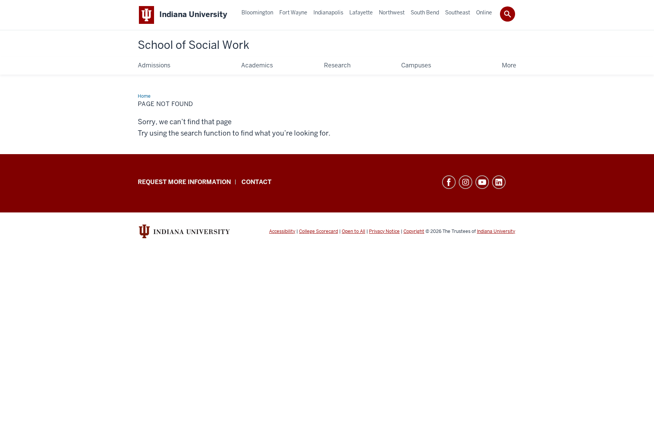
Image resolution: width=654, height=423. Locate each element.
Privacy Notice (384, 231)
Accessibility (282, 231)
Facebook (449, 182)
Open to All (353, 231)
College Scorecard (318, 231)
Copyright (413, 231)
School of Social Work (193, 45)
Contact (256, 182)
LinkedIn (499, 182)
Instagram (465, 182)
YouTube (482, 182)
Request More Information (184, 182)
